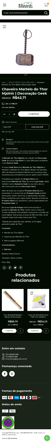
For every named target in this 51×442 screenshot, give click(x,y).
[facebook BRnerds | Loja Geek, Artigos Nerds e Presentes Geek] (4, 374)
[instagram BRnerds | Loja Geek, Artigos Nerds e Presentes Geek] (12, 374)
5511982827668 (12, 354)
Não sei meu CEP (8, 132)
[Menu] (4, 5)
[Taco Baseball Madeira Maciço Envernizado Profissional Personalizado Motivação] (20, 331)
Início (4, 82)
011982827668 (11, 357)
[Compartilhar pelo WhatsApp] (4, 268)
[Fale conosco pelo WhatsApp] (47, 438)
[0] (46, 5)
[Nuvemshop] (9, 439)
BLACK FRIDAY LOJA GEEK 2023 (21, 82)
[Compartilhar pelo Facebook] (10, 269)
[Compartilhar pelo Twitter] (15, 269)
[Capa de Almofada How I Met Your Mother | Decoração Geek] (46, 331)
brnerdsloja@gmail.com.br (16, 359)
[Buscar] (46, 13)
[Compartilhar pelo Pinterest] (21, 269)
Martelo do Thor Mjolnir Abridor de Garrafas (29, 170)
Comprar (34, 331)
